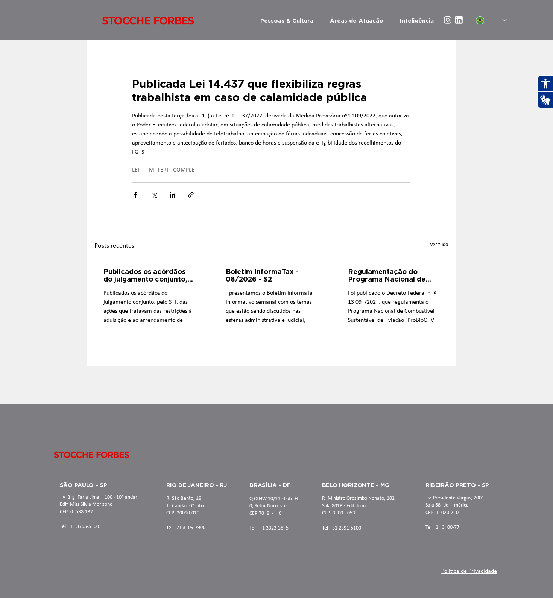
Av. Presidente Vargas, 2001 (454, 498)
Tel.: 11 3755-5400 (79, 527)
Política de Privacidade (469, 571)
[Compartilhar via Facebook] (135, 194)
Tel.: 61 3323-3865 (269, 528)
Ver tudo (439, 245)
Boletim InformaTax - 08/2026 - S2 (262, 275)
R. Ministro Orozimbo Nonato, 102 (358, 498)
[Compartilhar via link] (190, 194)
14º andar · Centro (185, 506)
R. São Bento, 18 (183, 498)
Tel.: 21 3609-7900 (185, 528)
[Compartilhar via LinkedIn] (172, 194)
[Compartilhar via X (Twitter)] (154, 194)
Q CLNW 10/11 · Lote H (273, 499)
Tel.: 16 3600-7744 (445, 527)
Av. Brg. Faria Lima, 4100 (86, 497)
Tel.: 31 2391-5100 (341, 528)
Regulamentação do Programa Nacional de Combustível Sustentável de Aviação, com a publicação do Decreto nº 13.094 (392, 275)
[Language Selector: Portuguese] (491, 20)
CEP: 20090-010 (182, 513)
